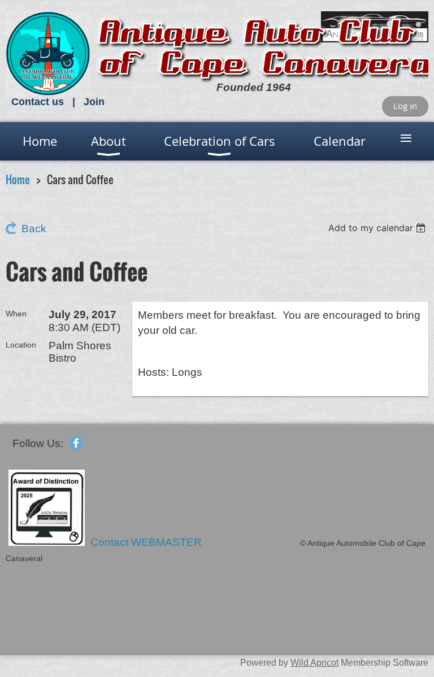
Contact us (37, 101)
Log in (405, 105)
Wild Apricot (314, 662)
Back (33, 229)
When (16, 313)
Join (94, 101)
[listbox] (378, 228)
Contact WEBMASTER (147, 542)
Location (21, 344)
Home (18, 179)
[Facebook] (76, 443)
